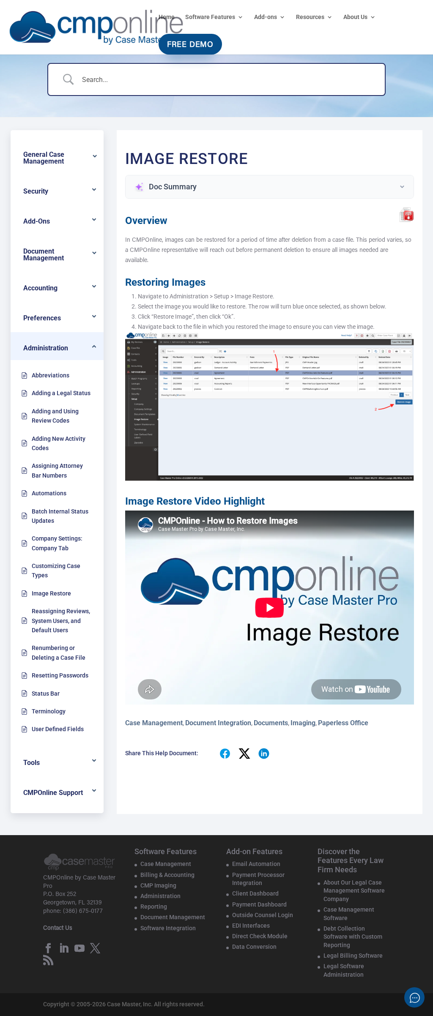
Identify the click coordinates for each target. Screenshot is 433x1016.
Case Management (154, 723)
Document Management (172, 917)
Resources (310, 17)
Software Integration (168, 928)
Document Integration (218, 723)
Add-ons (265, 17)
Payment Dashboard (259, 904)
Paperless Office (343, 723)
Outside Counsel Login (262, 915)
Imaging (302, 723)
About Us (355, 17)
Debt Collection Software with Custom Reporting (352, 936)
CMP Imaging (158, 885)
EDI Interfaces (251, 925)
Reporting (153, 906)
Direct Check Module (260, 936)
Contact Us (57, 928)
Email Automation (256, 863)
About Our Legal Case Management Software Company (354, 890)
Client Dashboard (255, 893)
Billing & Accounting (167, 874)
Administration (160, 896)
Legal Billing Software (353, 955)
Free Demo (190, 45)
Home (167, 17)
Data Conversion (254, 946)
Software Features (210, 17)
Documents (271, 723)
